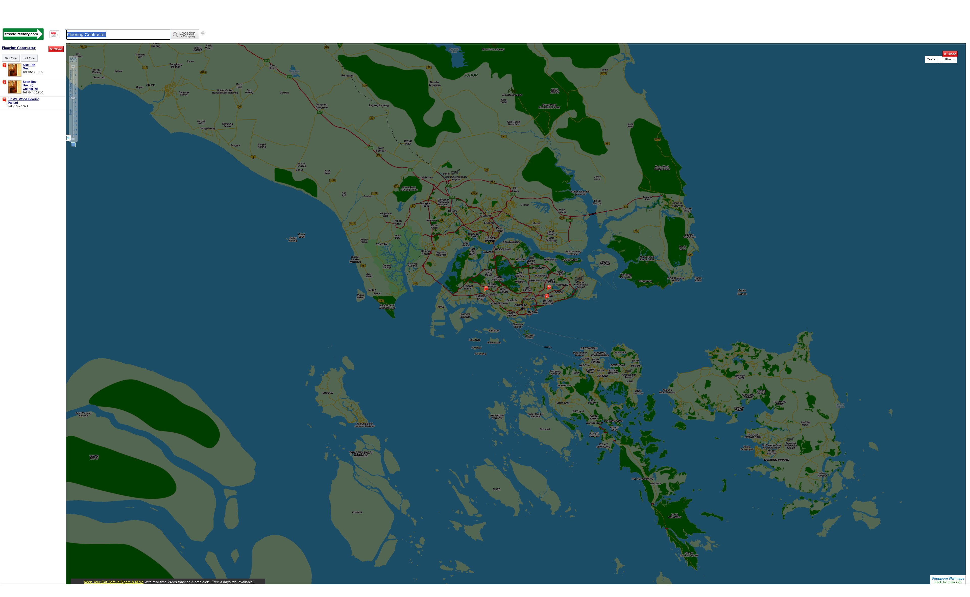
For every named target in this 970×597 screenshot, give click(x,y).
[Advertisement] (485, 590)
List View (29, 57)
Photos (949, 59)
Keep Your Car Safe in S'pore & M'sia (113, 582)
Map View (11, 57)
